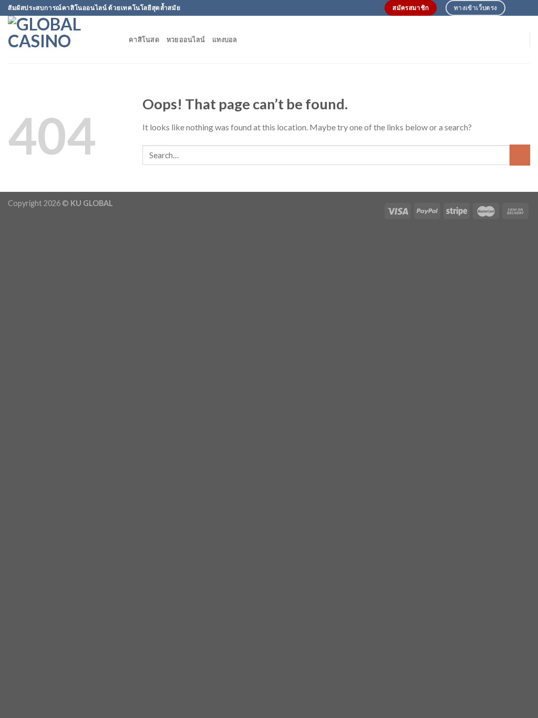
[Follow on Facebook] (515, 8)
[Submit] (520, 155)
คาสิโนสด (144, 39)
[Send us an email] (525, 8)
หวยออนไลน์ (186, 39)
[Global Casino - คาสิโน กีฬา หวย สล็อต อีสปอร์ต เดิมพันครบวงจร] (60, 39)
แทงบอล (224, 39)
